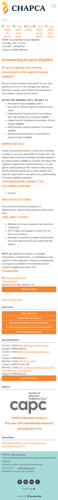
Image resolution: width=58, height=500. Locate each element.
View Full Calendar (29, 378)
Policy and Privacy (18, 455)
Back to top (28, 489)
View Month (18, 35)
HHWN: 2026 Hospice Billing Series (32, 345)
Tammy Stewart (9, 281)
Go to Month (39, 35)
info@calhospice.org (26, 468)
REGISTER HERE (29, 289)
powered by (22, 496)
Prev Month (7, 35)
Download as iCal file (12, 299)
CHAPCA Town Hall (26, 361)
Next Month (50, 35)
